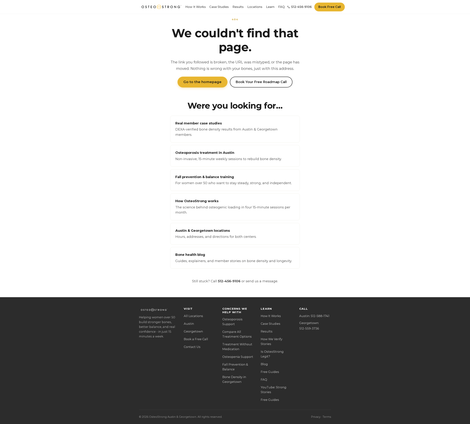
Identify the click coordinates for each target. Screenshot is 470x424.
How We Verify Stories (271, 341)
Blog (264, 364)
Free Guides (270, 372)
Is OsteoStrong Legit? (272, 354)
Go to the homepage (202, 82)
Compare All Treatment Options (237, 334)
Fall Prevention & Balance (235, 367)
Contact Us (192, 347)
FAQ (281, 7)
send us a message (261, 281)
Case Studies (219, 7)
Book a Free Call (196, 339)
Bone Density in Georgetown (234, 379)
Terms (327, 416)
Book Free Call (329, 7)
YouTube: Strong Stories (273, 389)
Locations (254, 7)
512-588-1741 (320, 316)
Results (238, 7)
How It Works (195, 7)
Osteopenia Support (237, 357)
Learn (270, 7)
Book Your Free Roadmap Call (261, 82)
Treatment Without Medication (237, 346)
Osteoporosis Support (232, 321)
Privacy (316, 416)
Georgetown (193, 331)
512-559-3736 (309, 328)
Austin (189, 323)
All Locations (193, 316)
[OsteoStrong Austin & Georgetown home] (161, 7)
